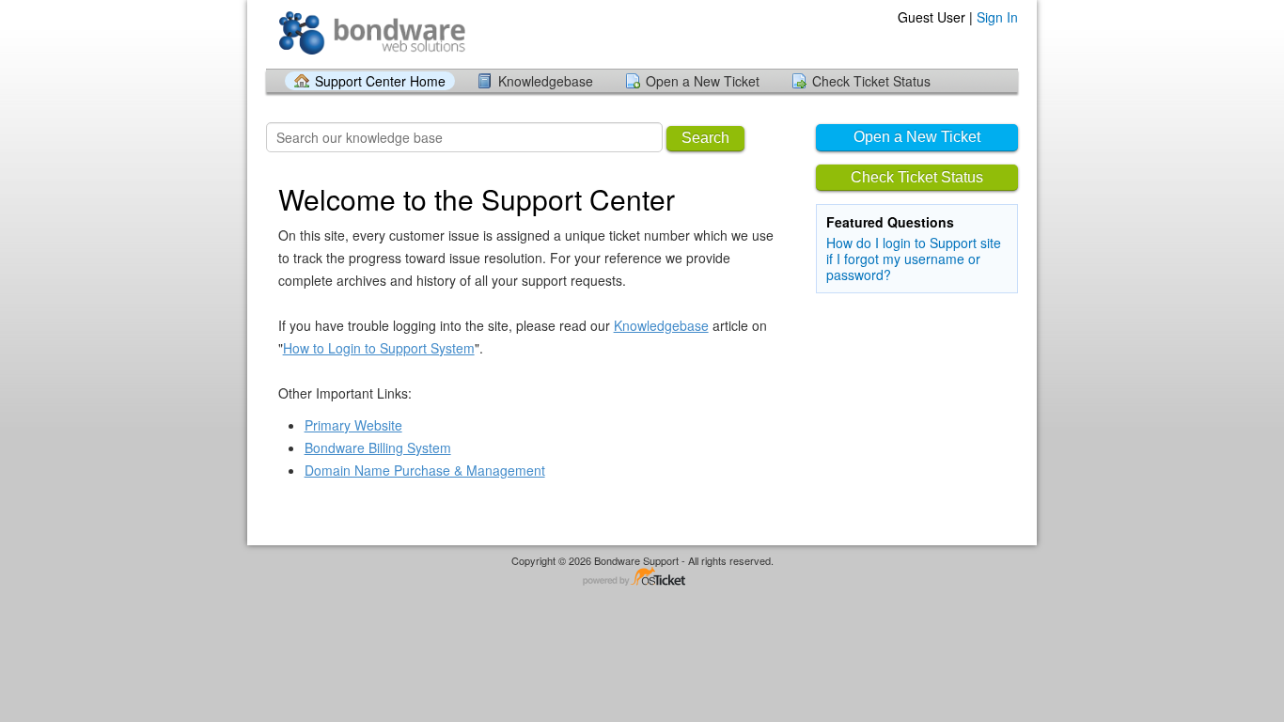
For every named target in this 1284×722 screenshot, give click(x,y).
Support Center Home (380, 80)
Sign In (997, 17)
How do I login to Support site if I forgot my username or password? (913, 258)
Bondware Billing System (378, 447)
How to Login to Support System (379, 347)
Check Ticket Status (871, 80)
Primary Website (353, 425)
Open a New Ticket (702, 80)
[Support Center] (372, 33)
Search (705, 138)
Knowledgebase (545, 80)
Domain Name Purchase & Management (425, 470)
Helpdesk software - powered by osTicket (642, 578)
